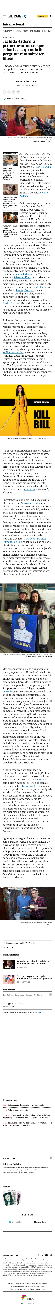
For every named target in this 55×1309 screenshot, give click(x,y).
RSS (28, 1289)
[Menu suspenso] (5, 16)
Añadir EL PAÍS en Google (15, 98)
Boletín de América (12, 1164)
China (44, 31)
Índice (32, 1289)
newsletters (9, 1158)
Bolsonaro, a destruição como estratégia (26, 1105)
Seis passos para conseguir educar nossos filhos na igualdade (34, 977)
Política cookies (41, 1283)
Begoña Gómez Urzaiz (27, 82)
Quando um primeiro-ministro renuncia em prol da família (33, 962)
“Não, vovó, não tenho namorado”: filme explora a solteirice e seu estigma (10, 231)
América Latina (8, 31)
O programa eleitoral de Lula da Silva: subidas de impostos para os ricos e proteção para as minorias (27, 1116)
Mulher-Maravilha (13, 352)
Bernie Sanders (40, 287)
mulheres (29, 489)
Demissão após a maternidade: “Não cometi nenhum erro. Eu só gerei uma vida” (10, 203)
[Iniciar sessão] (50, 16)
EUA (49, 31)
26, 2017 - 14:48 (30, 85)
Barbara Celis (22, 967)
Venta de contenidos (21, 1283)
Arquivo (6, 1187)
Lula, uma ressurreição (18, 1110)
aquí (39, 1012)
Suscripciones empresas (18, 1289)
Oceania (29, 995)
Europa (25, 31)
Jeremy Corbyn (24, 290)
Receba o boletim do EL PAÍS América (20, 943)
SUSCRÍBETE (42, 16)
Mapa (27, 1286)
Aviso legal (32, 1283)
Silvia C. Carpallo (23, 982)
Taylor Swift (28, 786)
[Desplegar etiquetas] (50, 994)
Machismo (38, 995)
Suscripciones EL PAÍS (37, 1286)
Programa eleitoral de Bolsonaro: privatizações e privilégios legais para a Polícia (27, 1124)
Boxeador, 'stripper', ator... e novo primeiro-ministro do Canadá (9, 174)
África (18, 31)
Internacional (13, 24)
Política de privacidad (17, 1286)
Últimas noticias (10, 1100)
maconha (8, 691)
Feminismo (19, 995)
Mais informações (8, 1006)
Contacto (11, 1283)
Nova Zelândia (9, 38)
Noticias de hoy (40, 1289)
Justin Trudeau (11, 303)
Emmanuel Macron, (22, 274)
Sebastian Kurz (22, 277)
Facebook (41, 779)
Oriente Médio (35, 31)
